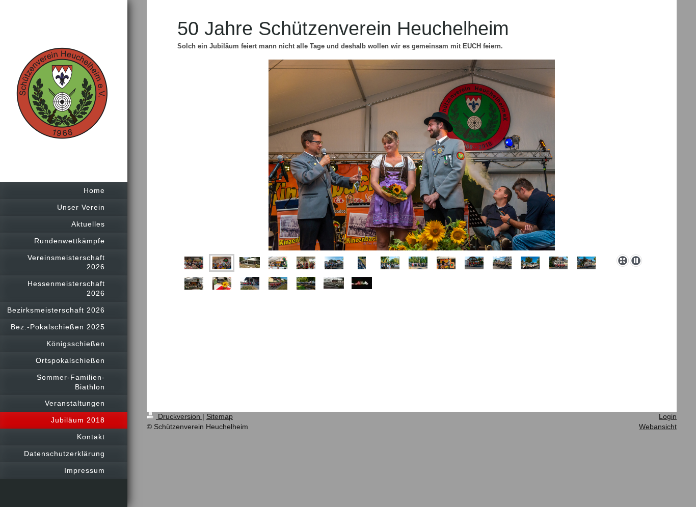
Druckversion (179, 416)
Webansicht (658, 426)
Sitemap (219, 416)
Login (668, 416)
